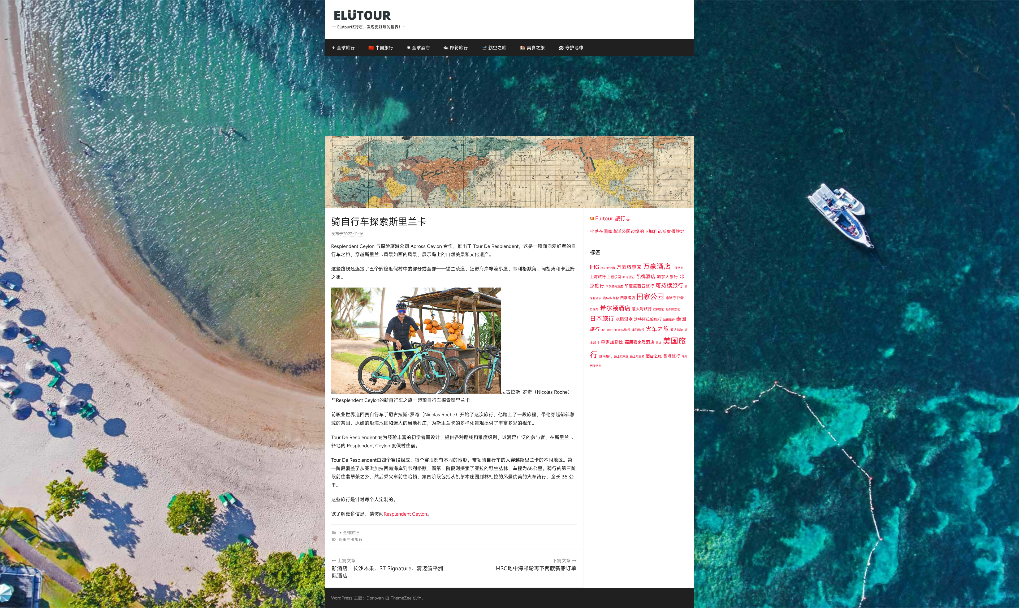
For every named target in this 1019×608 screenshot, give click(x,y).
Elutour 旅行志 (613, 218)
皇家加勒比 (612, 342)
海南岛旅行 (622, 330)
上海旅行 (598, 276)
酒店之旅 (654, 356)
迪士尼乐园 (621, 356)
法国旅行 (669, 320)
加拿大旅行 (667, 276)
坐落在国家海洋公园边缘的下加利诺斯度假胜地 (637, 231)
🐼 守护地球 (570, 48)
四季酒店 (627, 297)
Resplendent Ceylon (405, 514)
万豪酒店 (657, 266)
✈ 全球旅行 (343, 48)
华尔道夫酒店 (614, 286)
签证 (659, 343)
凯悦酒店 (645, 276)
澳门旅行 (638, 330)
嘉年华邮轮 (611, 298)
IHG (594, 267)
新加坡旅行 (673, 309)
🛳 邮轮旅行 (455, 48)
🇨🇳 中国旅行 (380, 48)
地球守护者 (674, 297)
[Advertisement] (509, 96)
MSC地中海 (608, 268)
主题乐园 (614, 277)
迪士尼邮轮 (637, 356)
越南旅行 (606, 356)
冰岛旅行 (628, 277)
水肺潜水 (624, 319)
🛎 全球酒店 (418, 48)
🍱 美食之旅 (532, 48)
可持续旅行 (669, 285)
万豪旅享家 (629, 267)
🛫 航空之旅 (493, 48)
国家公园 (650, 296)
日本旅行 (602, 318)
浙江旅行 (607, 330)
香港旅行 (671, 356)
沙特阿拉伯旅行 (648, 319)
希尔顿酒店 (615, 308)
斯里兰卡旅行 (350, 539)
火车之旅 (657, 329)
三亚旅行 (678, 268)
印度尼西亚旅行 (639, 286)
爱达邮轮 (676, 330)
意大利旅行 (642, 308)
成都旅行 (659, 309)
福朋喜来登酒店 (639, 342)
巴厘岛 (594, 309)
